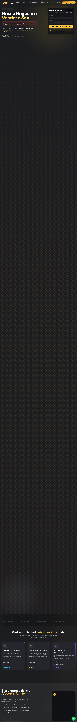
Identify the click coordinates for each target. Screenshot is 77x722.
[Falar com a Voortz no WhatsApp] (74, 719)
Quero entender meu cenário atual (38, 676)
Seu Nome (52, 15)
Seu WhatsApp (53, 20)
